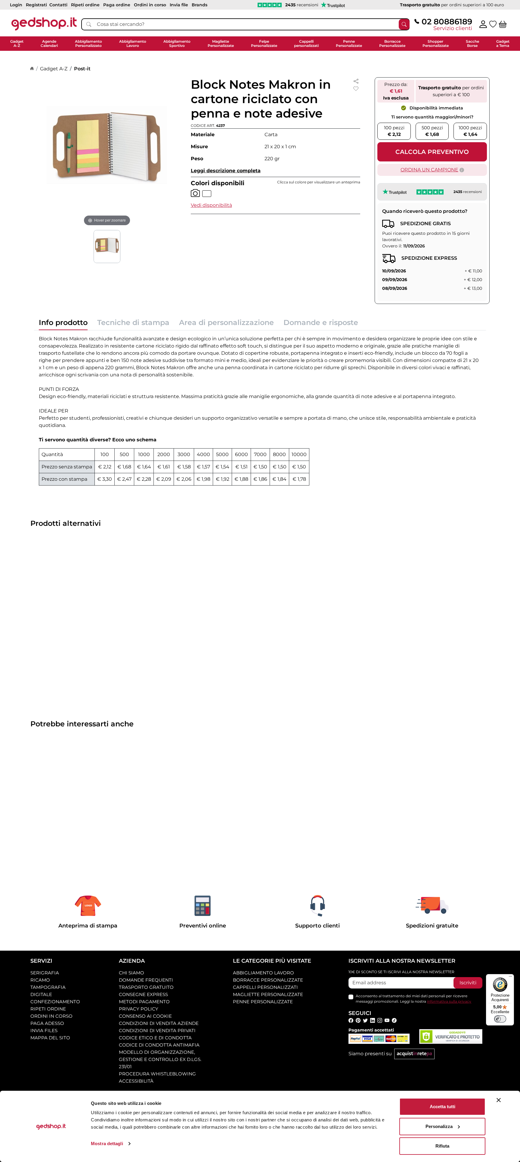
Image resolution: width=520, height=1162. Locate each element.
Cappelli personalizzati (265, 987)
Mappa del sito (50, 1038)
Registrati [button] (36, 5)
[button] (211, 205)
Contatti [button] (58, 5)
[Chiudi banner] (499, 1100)
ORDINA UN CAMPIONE (429, 170)
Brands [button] (199, 5)
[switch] (500, 1018)
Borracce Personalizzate (268, 980)
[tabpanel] (260, 410)
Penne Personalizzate (263, 1001)
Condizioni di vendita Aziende (159, 1023)
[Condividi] (356, 81)
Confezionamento (55, 1001)
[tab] (63, 324)
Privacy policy (138, 1009)
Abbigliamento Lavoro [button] (132, 43)
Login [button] (16, 5)
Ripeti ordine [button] (85, 5)
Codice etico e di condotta (155, 1038)
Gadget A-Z (53, 69)
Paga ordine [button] (116, 5)
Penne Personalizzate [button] (349, 43)
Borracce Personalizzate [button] (392, 43)
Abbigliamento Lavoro (263, 973)
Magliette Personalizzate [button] (221, 43)
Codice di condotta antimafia (159, 1045)
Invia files (43, 1030)
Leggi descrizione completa (226, 170)
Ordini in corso (51, 1016)
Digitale (41, 994)
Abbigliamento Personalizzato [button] (88, 43)
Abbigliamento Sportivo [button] (176, 43)
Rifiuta (442, 1145)
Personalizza (439, 1126)
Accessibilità (136, 1081)
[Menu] (510, 977)
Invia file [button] (179, 5)
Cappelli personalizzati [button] (306, 43)
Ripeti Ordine (48, 1009)
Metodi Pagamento (144, 1001)
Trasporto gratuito (146, 987)
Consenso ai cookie (145, 1016)
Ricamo (40, 980)
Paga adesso (47, 1023)
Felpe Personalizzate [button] (264, 43)
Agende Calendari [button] (49, 43)
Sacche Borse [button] (472, 43)
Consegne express (143, 994)
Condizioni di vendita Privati (157, 1030)
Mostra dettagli (107, 1143)
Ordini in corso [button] (150, 5)
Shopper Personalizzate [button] (435, 43)
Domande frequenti (146, 980)
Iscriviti (468, 983)
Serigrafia (44, 973)
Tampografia (48, 987)
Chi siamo (131, 973)
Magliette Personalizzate (268, 994)
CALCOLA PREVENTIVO (432, 151)
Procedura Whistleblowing (157, 1074)
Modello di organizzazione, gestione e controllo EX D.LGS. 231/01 (160, 1059)
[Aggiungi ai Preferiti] (356, 88)
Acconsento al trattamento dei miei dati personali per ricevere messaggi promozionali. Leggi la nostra (413, 999)
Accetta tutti (442, 1106)
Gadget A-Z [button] (16, 43)
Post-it (82, 69)
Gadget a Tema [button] (502, 43)
